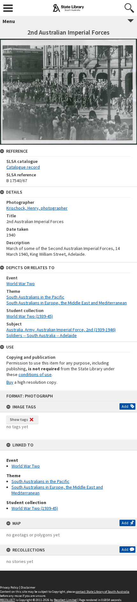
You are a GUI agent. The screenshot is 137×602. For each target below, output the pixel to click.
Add (125, 406)
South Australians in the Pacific (40, 481)
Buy (9, 382)
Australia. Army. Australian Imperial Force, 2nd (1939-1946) (61, 330)
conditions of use (35, 374)
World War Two (25, 466)
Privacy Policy (9, 587)
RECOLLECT (7, 600)
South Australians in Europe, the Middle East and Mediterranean (66, 303)
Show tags (19, 419)
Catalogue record (23, 167)
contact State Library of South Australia (102, 592)
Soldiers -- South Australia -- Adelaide (41, 335)
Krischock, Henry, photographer (37, 208)
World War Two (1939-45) (34, 508)
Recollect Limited (65, 600)
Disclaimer (28, 587)
